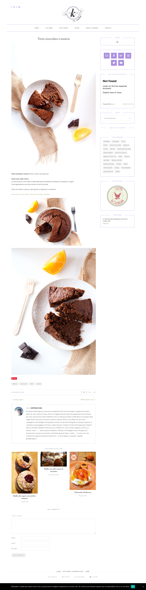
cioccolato (23, 384)
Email (13, 543)
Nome (13, 538)
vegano (38, 384)
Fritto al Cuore (115, 145)
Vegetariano (125, 168)
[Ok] (143, 586)
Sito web (14, 549)
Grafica (108, 28)
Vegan (117, 168)
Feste (105, 145)
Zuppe (117, 171)
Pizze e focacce (121, 153)
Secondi (106, 160)
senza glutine (117, 160)
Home (37, 28)
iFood (77, 28)
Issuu (113, 104)
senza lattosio (109, 164)
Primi (120, 156)
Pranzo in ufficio (110, 156)
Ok (133, 586)
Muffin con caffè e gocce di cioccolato (53, 470)
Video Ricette (108, 171)
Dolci (123, 141)
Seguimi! (106, 223)
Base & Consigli (92, 28)
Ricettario (63, 28)
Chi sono (49, 28)
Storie (119, 164)
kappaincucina (18, 392)
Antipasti (107, 141)
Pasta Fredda (108, 153)
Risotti (127, 156)
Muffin (112, 149)
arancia (15, 384)
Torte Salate (108, 168)
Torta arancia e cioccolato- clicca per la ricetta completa (30, 194)
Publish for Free (128, 104)
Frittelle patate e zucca (87, 400)
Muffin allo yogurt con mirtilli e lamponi (24, 497)
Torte (126, 164)
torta (32, 384)
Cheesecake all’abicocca (82, 492)
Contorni (115, 141)
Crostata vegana (18, 400)
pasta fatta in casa (124, 149)
